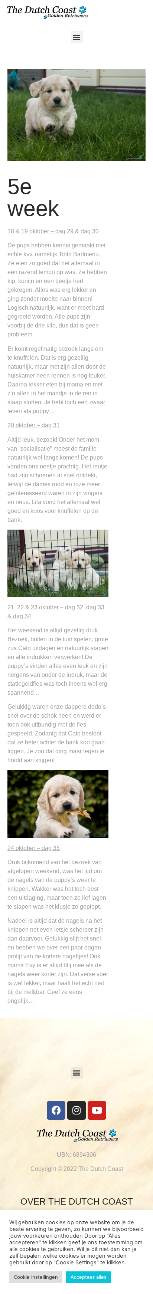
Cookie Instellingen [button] (36, 1277)
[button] (77, 37)
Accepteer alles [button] (89, 1277)
